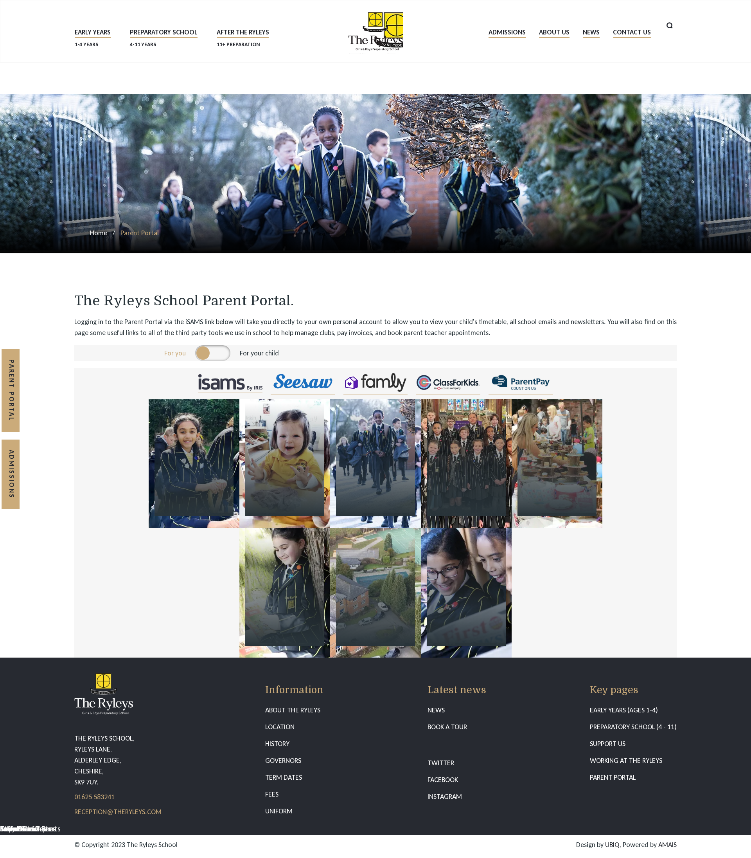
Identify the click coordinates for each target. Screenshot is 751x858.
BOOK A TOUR (447, 727)
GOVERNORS (283, 760)
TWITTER (441, 763)
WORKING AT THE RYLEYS (626, 760)
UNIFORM (279, 811)
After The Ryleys (243, 37)
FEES (271, 794)
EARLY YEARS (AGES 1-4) (624, 710)
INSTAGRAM (445, 796)
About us (554, 32)
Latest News (20, 828)
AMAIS (667, 844)
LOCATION (280, 727)
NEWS (436, 710)
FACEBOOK (443, 779)
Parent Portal (11, 390)
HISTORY (277, 743)
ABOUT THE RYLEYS (292, 710)
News (591, 32)
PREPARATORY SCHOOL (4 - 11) (633, 727)
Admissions (507, 32)
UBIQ (612, 844)
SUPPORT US (607, 743)
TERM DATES (283, 777)
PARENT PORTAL (613, 777)
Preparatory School (164, 37)
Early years (93, 37)
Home (98, 233)
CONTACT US (632, 32)
